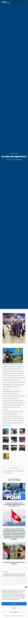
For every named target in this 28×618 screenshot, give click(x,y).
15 (7, 581)
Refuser (14, 608)
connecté (14, 471)
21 (4, 583)
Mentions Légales (7, 615)
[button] (26, 587)
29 (7, 585)
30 (10, 585)
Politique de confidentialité (17, 615)
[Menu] (26, 2)
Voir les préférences (14, 612)
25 (17, 583)
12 (20, 579)
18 (17, 581)
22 (7, 583)
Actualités (14, 153)
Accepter (14, 603)
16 (10, 581)
